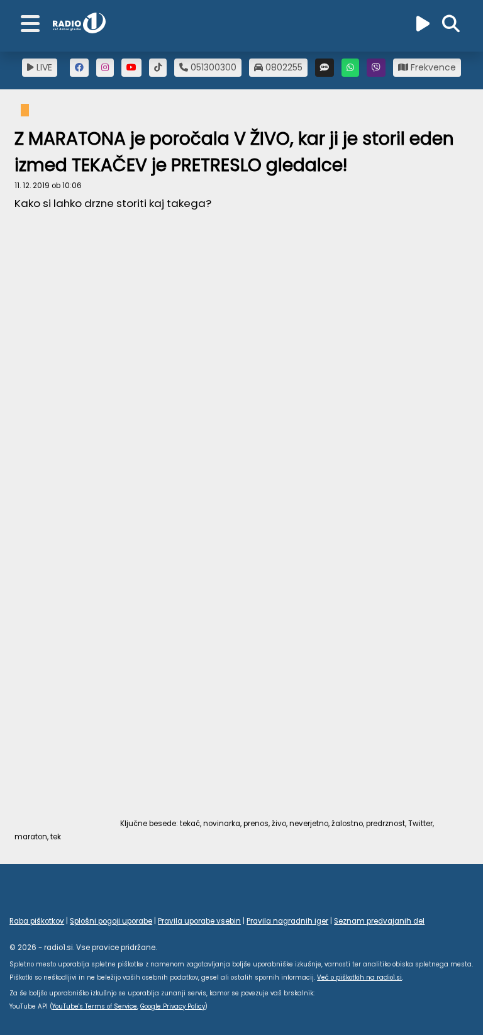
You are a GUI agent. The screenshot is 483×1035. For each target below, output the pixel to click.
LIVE (43, 67)
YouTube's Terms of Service (94, 1006)
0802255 (283, 67)
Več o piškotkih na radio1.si (359, 977)
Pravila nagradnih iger (287, 921)
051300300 (212, 67)
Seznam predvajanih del (379, 921)
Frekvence (432, 67)
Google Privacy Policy (172, 1006)
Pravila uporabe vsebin (199, 921)
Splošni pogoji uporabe (111, 921)
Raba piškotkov (36, 921)
